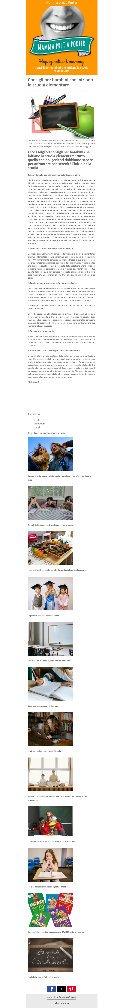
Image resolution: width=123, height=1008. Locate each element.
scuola (37, 420)
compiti (37, 427)
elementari (39, 424)
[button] (51, 989)
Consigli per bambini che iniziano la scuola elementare (61, 69)
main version (61, 1003)
